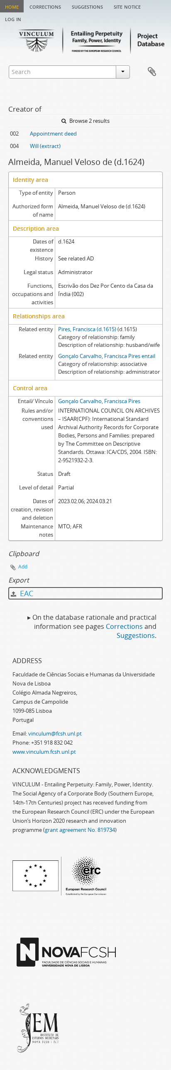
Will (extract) (45, 146)
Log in (13, 18)
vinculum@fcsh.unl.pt (55, 733)
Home (12, 6)
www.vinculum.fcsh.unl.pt (44, 751)
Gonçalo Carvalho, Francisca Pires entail (106, 356)
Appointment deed (53, 133)
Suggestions (87, 6)
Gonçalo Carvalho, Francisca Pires (99, 401)
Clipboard (152, 72)
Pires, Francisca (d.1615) (87, 329)
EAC (25, 593)
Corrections (45, 6)
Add (22, 566)
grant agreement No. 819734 (80, 830)
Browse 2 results (89, 120)
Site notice (127, 6)
